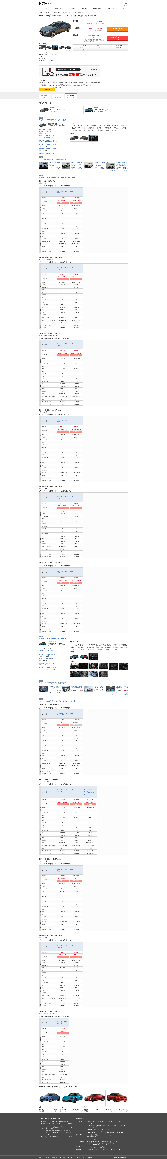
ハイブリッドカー (98, 1132)
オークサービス (98, 1149)
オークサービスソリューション (110, 1149)
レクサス (93, 1121)
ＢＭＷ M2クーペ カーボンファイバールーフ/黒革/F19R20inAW (99, 164)
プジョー (98, 1127)
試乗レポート (105, 1141)
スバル (110, 1121)
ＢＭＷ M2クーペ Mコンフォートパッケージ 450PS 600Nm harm (121, 164)
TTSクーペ (42, 1108)
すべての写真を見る (66, 51)
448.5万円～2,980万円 (77, 1111)
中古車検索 (72, 8)
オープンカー (90, 1132)
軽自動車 (89, 1129)
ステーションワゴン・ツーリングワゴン (96, 1131)
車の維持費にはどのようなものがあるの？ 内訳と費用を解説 (56, 1130)
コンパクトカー (95, 1129)
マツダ (106, 1121)
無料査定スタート (117, 38)
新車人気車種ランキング (92, 1136)
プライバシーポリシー (75, 1157)
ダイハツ (89, 1123)
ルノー (88, 1127)
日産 (98, 1121)
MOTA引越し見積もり (101, 1147)
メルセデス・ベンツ (91, 1125)
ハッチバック (104, 1129)
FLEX (120, 1149)
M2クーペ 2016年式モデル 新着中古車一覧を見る (116, 694)
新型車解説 (97, 1141)
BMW (55, 12)
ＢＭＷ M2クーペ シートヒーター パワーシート (99, 687)
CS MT (72, 713)
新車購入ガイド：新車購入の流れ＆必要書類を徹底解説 (55, 1121)
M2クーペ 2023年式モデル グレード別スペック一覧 (57, 177)
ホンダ (101, 1121)
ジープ (92, 1127)
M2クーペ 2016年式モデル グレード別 (52, 638)
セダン (109, 1129)
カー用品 (78, 1139)
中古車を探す (62, 202)
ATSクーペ (87, 1108)
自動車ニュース (90, 1141)
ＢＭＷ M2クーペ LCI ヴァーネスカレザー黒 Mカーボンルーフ (77, 164)
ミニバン (109, 1131)
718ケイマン (65, 1108)
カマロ (108, 1108)
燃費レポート (115, 1143)
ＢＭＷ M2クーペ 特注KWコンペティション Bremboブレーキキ (54, 688)
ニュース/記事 (110, 8)
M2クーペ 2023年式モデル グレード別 (52, 120)
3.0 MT (72, 191)
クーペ (41, 63)
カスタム (122, 8)
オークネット (90, 1149)
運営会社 (41, 1157)
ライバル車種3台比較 (106, 1143)
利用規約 (58, 1157)
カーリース (84, 8)
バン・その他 (119, 1132)
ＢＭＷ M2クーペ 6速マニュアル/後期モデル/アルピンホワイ (76, 688)
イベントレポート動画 (92, 1144)
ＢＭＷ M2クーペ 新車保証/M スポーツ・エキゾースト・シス (55, 164)
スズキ (114, 1121)
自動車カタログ (59, 8)
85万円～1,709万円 (123, 1111)
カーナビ (107, 1139)
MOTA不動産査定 (91, 1147)
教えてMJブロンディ (103, 1144)
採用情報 (52, 1157)
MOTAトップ (42, 12)
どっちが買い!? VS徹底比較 (93, 1143)
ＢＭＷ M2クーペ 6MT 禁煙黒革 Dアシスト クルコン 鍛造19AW (122, 688)
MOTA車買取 (45, 8)
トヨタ (88, 1121)
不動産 (78, 1147)
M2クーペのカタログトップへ (47, 89)
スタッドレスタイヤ (91, 1139)
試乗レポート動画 (113, 1141)
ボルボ (122, 1125)
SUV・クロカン (116, 1131)
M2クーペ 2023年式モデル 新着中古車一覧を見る (116, 170)
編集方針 (90, 1157)
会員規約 (84, 1157)
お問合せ (47, 1157)
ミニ (118, 1125)
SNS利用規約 (65, 1157)
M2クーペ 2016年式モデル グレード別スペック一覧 (57, 701)
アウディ (114, 1125)
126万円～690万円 (56, 1111)
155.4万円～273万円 (101, 1111)
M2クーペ (60, 12)
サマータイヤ (100, 1139)
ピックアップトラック (109, 1132)
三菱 (119, 1121)
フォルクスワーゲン (106, 1125)
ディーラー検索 (97, 8)
